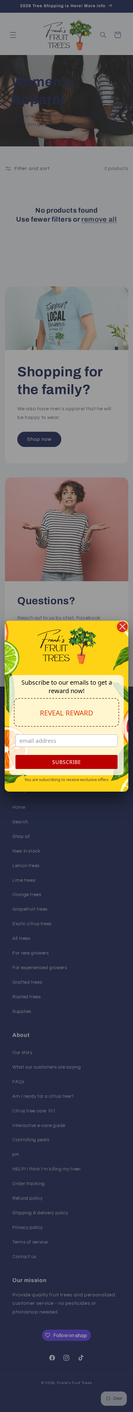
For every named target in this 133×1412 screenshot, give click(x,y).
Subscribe (66, 762)
